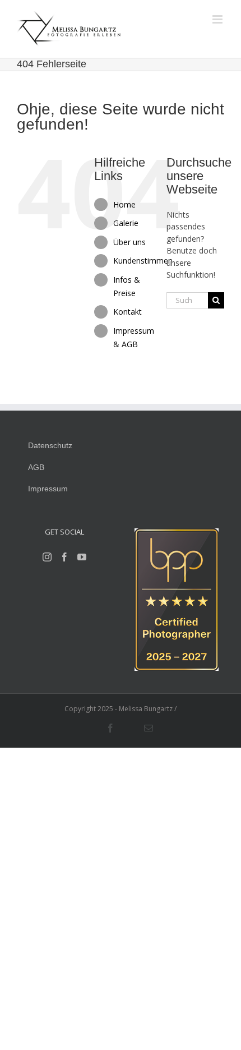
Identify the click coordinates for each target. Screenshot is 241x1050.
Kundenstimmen (143, 260)
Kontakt (127, 311)
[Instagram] (47, 556)
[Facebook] (64, 556)
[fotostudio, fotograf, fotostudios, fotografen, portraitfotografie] (177, 534)
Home (124, 204)
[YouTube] (81, 556)
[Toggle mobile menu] (218, 19)
